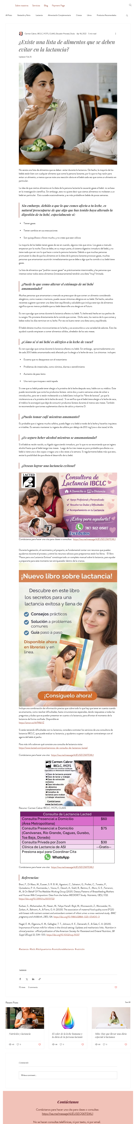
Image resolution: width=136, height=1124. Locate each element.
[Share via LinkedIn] (33, 979)
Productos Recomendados (106, 15)
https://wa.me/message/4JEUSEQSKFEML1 (67, 1114)
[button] (127, 15)
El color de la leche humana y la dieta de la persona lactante (67, 1035)
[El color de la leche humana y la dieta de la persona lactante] (68, 1018)
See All (127, 1002)
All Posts (9, 15)
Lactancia (39, 15)
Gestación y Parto (23, 15)
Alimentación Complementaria (59, 15)
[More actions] (115, 33)
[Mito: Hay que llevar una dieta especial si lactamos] (111, 1018)
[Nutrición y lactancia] (25, 1018)
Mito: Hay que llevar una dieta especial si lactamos (111, 1035)
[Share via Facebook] (20, 979)
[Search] (130, 5)
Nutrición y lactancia (20, 1033)
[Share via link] (39, 979)
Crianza (79, 15)
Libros (89, 15)
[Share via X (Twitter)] (26, 979)
